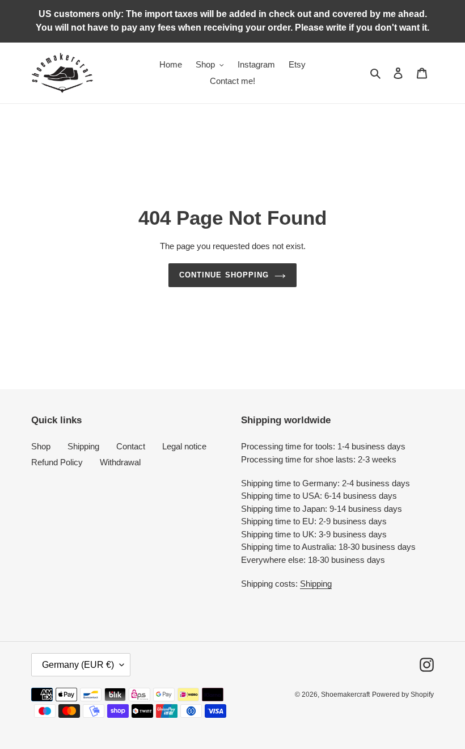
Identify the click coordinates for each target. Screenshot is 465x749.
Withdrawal (120, 462)
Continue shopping (224, 275)
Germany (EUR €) (78, 665)
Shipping (83, 446)
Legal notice (184, 446)
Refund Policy (57, 462)
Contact (130, 446)
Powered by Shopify (403, 694)
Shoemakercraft (345, 694)
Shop (40, 446)
